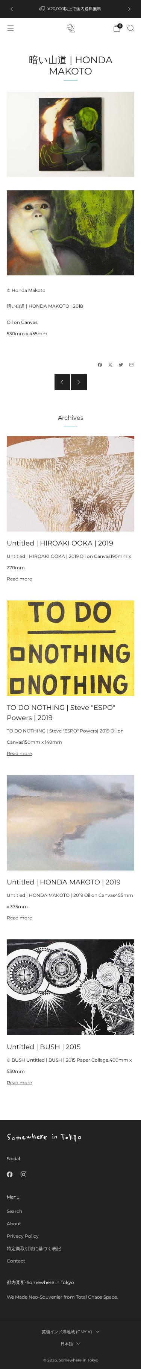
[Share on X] (111, 365)
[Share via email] (132, 365)
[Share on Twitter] (121, 365)
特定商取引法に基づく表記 (34, 1248)
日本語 (67, 1343)
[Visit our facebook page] (10, 1174)
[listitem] (70, 9)
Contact (16, 1261)
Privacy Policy (23, 1236)
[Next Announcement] (129, 9)
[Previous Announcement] (11, 9)
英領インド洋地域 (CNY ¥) (67, 1331)
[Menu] (10, 28)
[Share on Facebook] (100, 365)
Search (14, 1211)
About (14, 1223)
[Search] (130, 28)
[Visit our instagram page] (23, 1174)
